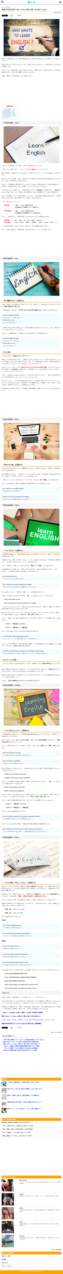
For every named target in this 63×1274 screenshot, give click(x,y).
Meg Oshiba (23, 1180)
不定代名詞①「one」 (9, 110)
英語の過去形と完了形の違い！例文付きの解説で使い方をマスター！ (25, 1102)
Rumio (22, 1194)
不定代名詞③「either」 (9, 113)
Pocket (19, 15)
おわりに (5, 118)
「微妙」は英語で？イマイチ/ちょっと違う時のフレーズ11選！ (17, 1135)
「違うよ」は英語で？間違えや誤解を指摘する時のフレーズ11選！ (21, 1046)
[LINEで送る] (11, 15)
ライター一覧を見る (56, 1249)
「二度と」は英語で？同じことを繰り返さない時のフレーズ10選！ (18, 1125)
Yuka (21, 1222)
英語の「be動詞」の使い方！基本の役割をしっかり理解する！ (23, 1095)
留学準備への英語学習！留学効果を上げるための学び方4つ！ (16, 1122)
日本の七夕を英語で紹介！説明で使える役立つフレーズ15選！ (20, 1050)
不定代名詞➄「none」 (9, 116)
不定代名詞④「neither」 (10, 115)
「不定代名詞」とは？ (9, 109)
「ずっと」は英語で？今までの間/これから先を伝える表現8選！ (21, 1048)
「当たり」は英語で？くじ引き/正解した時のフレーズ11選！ (16, 1132)
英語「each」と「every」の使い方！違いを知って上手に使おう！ (21, 1016)
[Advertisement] (31, 89)
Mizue (21, 1208)
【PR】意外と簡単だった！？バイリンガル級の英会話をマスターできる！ (23, 1039)
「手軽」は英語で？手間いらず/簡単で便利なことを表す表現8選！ (17, 1129)
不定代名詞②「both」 (9, 112)
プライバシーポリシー (7, 1266)
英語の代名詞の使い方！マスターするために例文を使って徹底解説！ (22, 1023)
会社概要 (4, 1259)
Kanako (22, 1236)
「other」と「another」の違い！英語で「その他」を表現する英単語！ (23, 1012)
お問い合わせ (5, 1262)
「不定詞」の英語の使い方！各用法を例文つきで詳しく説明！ (23, 1082)
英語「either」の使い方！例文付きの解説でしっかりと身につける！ (25, 1088)
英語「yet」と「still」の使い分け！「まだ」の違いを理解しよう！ (24, 1108)
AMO (59, 1032)
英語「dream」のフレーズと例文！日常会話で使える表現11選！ (21, 1041)
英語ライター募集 (6, 1256)
